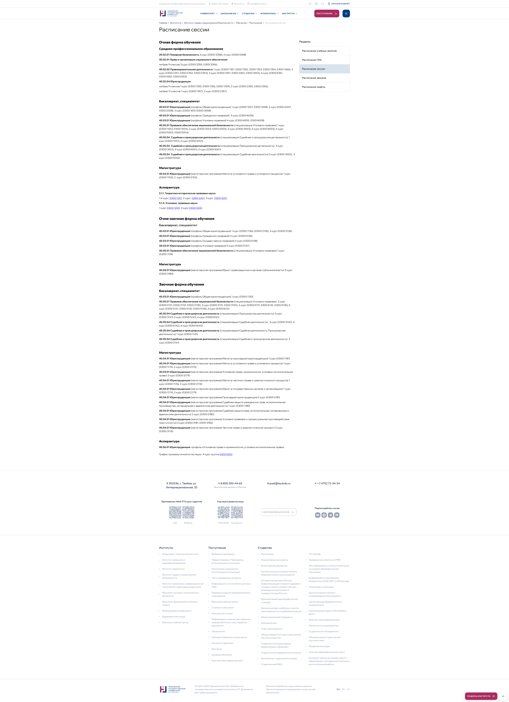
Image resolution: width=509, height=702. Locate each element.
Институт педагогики (173, 569)
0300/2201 (198, 198)
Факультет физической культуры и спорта (180, 603)
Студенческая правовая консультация (281, 652)
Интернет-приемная (222, 643)
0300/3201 (220, 198)
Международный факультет (177, 610)
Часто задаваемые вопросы (226, 578)
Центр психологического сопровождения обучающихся (325, 594)
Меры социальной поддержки (277, 617)
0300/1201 (176, 198)
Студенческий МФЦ (271, 664)
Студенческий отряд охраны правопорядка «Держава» (276, 645)
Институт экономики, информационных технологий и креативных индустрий (183, 585)
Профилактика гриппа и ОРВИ (325, 559)
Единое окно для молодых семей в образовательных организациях (279, 573)
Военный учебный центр (175, 622)
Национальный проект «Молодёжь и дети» (328, 612)
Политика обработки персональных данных (289, 686)
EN (343, 689)
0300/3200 (195, 207)
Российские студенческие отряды (279, 658)
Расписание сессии (313, 68)
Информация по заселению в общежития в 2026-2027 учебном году (329, 579)
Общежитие (218, 631)
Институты (288, 13)
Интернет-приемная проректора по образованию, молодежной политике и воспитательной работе (329, 661)
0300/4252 (226, 454)
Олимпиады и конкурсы (321, 587)
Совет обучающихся (271, 628)
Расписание (255, 22)
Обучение (241, 22)
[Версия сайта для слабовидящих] (316, 3)
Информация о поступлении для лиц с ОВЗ (231, 585)
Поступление (324, 13)
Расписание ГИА (312, 59)
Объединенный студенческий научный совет (325, 639)
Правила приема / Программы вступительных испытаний (227, 561)
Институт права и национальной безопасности (208, 22)
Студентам (248, 13)
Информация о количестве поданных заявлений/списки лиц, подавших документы (231, 622)
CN (348, 689)
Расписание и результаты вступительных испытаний (226, 570)
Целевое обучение (222, 654)
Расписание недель (313, 86)
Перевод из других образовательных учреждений (231, 594)
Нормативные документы (274, 559)
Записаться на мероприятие (324, 625)
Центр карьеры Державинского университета (325, 603)
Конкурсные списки (222, 613)
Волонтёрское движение (274, 565)
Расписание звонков (314, 77)
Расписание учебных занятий (319, 50)
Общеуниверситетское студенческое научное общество (281, 636)
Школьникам (228, 13)
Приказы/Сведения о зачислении (229, 637)
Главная (163, 22)
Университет (207, 13)
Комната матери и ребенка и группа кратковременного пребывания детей (281, 610)
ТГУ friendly (315, 554)
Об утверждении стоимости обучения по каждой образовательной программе (329, 568)
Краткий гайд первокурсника (227, 660)
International (268, 13)
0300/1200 (173, 207)
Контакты (217, 649)
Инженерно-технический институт (180, 554)
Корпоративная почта (276, 512)
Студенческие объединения (324, 631)
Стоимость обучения (223, 607)
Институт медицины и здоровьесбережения (173, 561)
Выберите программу (223, 554)
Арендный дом (269, 623)
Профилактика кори (319, 646)
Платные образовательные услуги (327, 652)
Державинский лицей (173, 616)
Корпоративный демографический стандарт (279, 601)
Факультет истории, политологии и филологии (180, 594)
